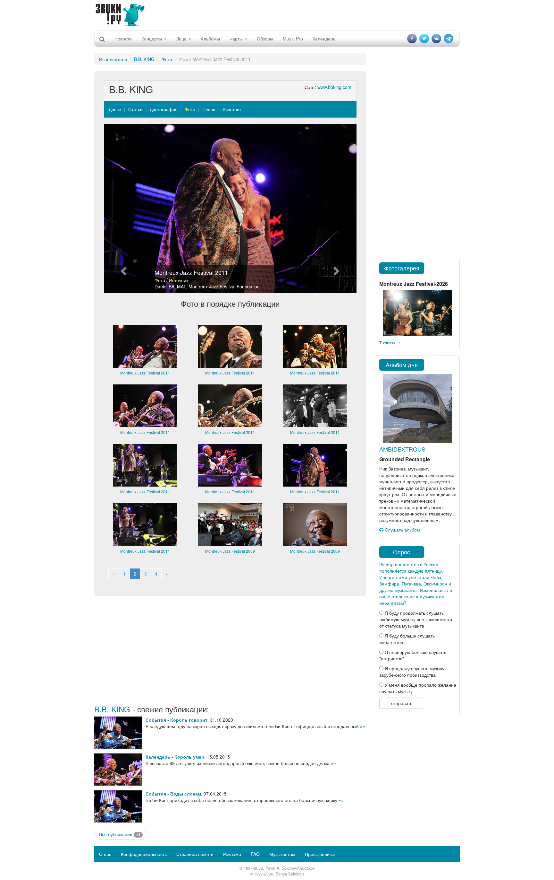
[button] (123, 208)
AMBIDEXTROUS (402, 449)
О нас (105, 854)
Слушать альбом (401, 529)
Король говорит (188, 720)
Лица (182, 38)
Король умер (189, 756)
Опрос (401, 552)
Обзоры (265, 38)
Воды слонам (185, 793)
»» (362, 726)
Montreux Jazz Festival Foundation (224, 286)
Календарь (324, 38)
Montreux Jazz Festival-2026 (413, 283)
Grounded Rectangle (404, 459)
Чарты (237, 38)
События (156, 720)
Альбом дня (402, 364)
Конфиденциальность (144, 854)
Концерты (152, 38)
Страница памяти (195, 854)
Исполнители (113, 59)
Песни (208, 109)
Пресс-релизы (320, 854)
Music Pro (293, 38)
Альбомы (210, 38)
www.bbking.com (334, 87)
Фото (167, 59)
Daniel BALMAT (170, 286)
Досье (115, 109)
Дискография (164, 109)
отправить (401, 703)
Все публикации (119, 834)
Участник (231, 109)
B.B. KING (144, 59)
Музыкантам (282, 854)
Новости (123, 38)
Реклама (232, 854)
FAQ (255, 854)
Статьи (135, 109)
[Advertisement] (277, 14)
